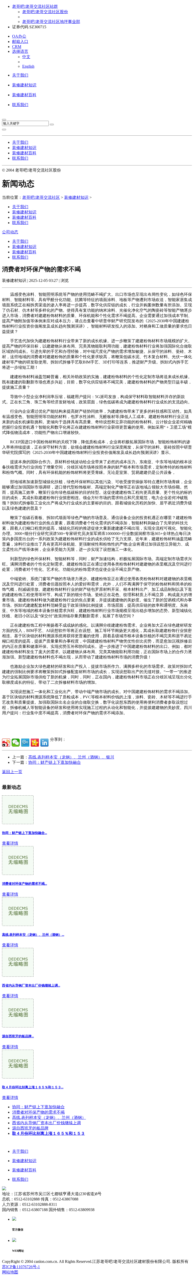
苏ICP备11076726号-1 (21, 1267)
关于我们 (20, 75)
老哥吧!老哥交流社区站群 (35, 6)
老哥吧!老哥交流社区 (41, 197)
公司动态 (10, 232)
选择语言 (20, 51)
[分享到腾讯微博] (25, 743)
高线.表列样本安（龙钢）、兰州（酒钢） (49, 1117)
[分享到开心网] (35, 743)
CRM (16, 46)
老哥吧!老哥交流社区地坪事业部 (51, 21)
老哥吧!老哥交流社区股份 (45, 12)
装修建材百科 (24, 95)
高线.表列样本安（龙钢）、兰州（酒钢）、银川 (71, 757)
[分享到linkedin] (44, 743)
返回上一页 (12, 772)
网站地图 (10, 1272)
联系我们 (20, 105)
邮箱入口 (20, 41)
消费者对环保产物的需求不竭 (38, 1112)
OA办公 (19, 36)
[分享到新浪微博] (6, 743)
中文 (26, 57)
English (28, 66)
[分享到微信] (16, 743)
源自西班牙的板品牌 (30, 1128)
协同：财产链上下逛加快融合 (54, 762)
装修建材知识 (24, 85)
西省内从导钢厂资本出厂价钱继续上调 (46, 1123)
